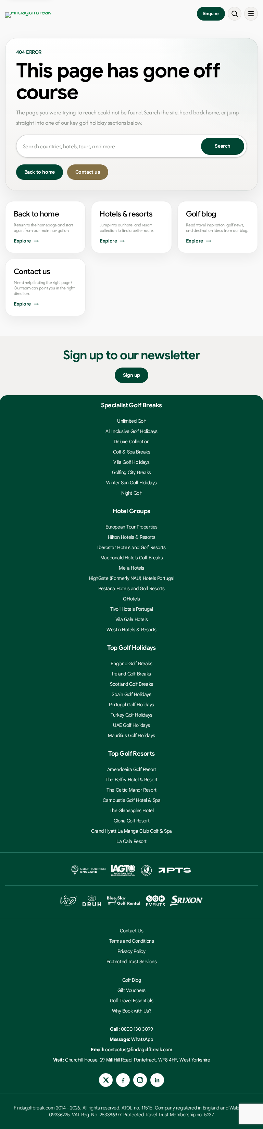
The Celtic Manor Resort (131, 790)
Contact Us (131, 931)
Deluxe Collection (132, 441)
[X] (106, 1080)
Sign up (131, 375)
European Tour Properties (131, 527)
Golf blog (201, 214)
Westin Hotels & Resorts (131, 629)
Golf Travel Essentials (131, 1000)
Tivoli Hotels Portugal (131, 609)
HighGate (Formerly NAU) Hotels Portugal (131, 578)
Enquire (211, 13)
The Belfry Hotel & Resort (131, 780)
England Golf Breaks (131, 663)
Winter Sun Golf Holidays (131, 483)
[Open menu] (251, 14)
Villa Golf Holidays (131, 462)
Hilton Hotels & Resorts (131, 537)
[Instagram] (140, 1080)
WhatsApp (142, 1039)
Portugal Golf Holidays (131, 705)
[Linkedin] (157, 1080)
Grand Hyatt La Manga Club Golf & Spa (131, 831)
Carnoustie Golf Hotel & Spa (132, 800)
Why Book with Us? (131, 1011)
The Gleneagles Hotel (132, 810)
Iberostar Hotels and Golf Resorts (131, 547)
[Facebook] (123, 1080)
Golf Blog (131, 980)
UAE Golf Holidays (131, 725)
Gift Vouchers (131, 990)
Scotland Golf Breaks (131, 684)
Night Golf (131, 493)
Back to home (39, 172)
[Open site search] (234, 14)
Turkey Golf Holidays (131, 715)
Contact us (87, 172)
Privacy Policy (131, 951)
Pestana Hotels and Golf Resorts (131, 588)
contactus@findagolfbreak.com (138, 1049)
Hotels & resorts (126, 214)
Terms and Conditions (131, 941)
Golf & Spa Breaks (131, 452)
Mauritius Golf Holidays (131, 735)
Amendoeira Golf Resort (131, 769)
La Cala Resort (131, 841)
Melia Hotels (131, 568)
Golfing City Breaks (131, 472)
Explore (22, 241)
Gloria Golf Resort (131, 821)
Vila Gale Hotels (131, 619)
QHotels (131, 599)
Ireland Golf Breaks (131, 674)
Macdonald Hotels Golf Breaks (131, 558)
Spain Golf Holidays (131, 694)
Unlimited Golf (131, 421)
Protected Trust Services (132, 961)
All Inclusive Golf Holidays (131, 431)
